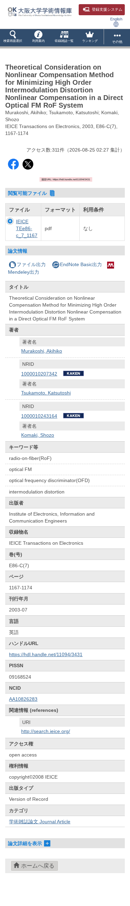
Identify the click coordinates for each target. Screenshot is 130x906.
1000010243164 (39, 416)
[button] (13, 37)
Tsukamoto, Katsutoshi (46, 393)
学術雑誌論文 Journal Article (39, 821)
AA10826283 (23, 699)
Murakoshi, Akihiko (41, 351)
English (116, 19)
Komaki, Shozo (37, 435)
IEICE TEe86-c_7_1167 (26, 228)
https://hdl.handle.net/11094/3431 (46, 654)
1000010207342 (39, 374)
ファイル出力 (31, 264)
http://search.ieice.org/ (45, 731)
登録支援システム (107, 9)
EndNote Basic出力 (81, 264)
